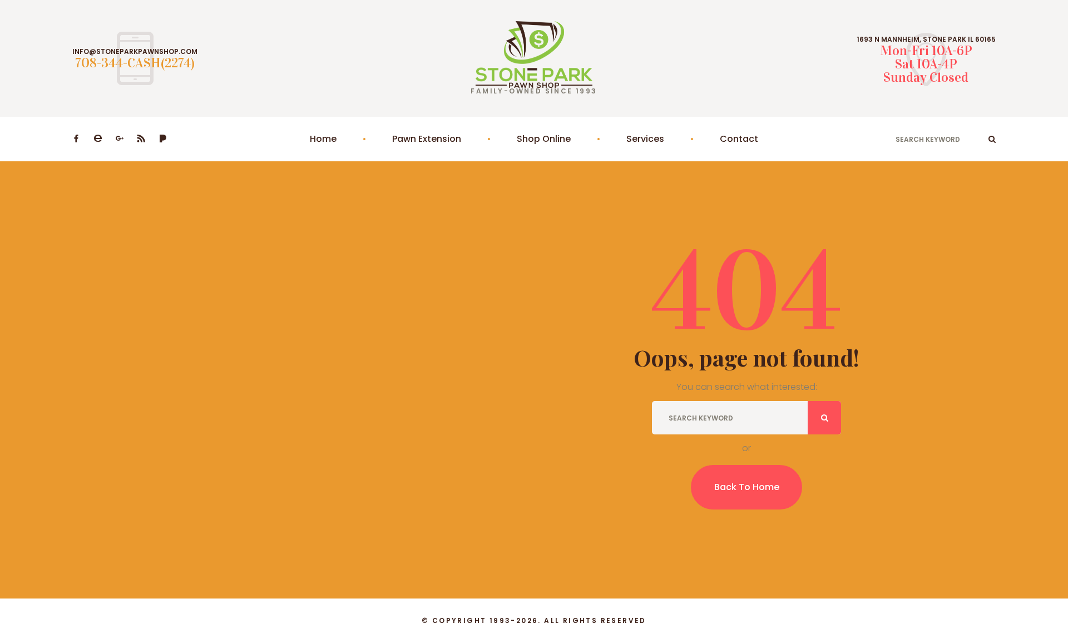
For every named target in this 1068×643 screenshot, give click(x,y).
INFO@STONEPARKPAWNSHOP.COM (134, 51)
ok (992, 139)
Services (645, 138)
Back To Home (746, 487)
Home (323, 138)
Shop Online (544, 138)
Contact (739, 138)
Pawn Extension (426, 138)
